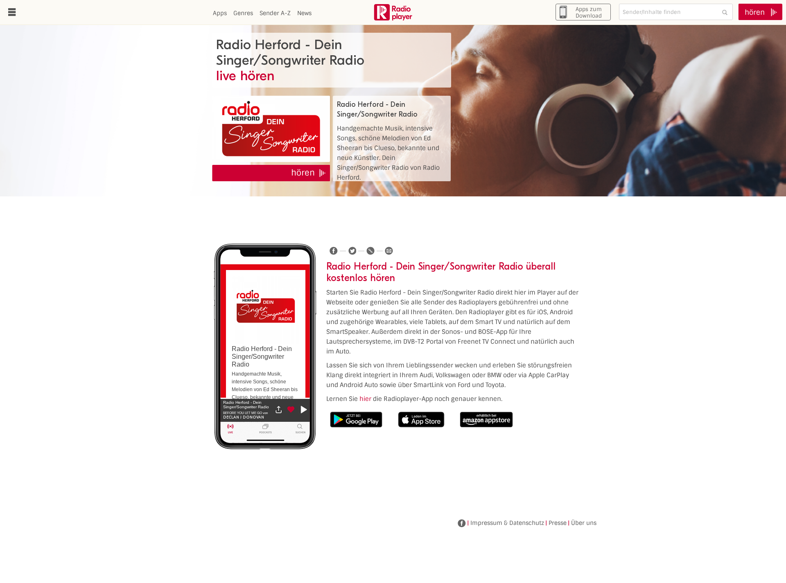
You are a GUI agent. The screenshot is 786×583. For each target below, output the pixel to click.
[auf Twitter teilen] (352, 251)
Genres (243, 13)
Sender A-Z (275, 13)
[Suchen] (724, 12)
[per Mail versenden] (389, 251)
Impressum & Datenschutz (507, 523)
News (304, 13)
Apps (220, 13)
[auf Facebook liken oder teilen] (334, 251)
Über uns (583, 523)
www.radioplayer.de (393, 12)
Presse (558, 523)
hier (365, 399)
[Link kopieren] (370, 251)
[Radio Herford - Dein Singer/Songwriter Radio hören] (271, 129)
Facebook (462, 523)
